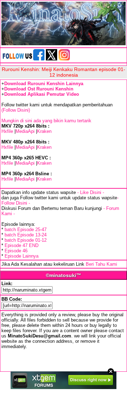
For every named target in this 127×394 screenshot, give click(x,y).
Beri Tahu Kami (101, 264)
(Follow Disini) (15, 110)
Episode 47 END (21, 245)
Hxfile (7, 131)
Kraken (44, 131)
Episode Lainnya (21, 256)
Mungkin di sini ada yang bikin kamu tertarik (46, 120)
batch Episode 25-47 (26, 229)
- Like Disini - (90, 192)
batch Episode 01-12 (26, 240)
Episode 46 (16, 250)
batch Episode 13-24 (26, 234)
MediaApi (25, 131)
